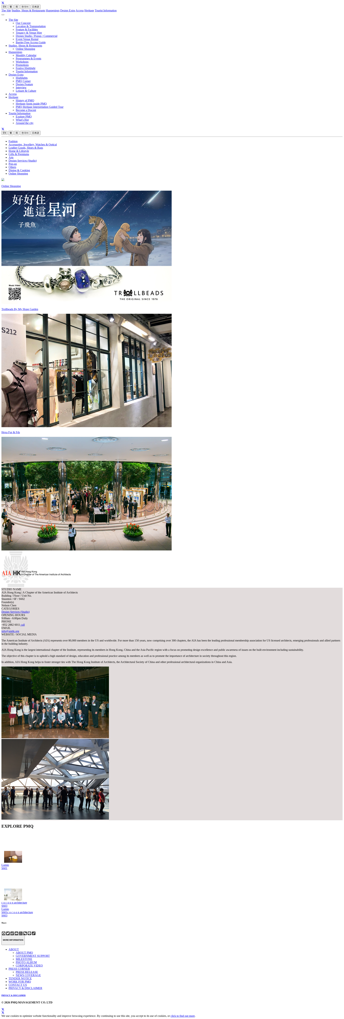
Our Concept (23, 23)
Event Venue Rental (27, 39)
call (22, 624)
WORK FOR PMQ (20, 981)
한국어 (25, 6)
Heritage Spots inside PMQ (31, 103)
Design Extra (67, 10)
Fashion (13, 141)
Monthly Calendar (26, 55)
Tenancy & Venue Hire (29, 32)
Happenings (52, 10)
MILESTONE (24, 959)
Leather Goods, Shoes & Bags (26, 147)
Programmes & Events (28, 58)
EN (4, 6)
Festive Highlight (25, 68)
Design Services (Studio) (23, 160)
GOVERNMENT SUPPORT (33, 955)
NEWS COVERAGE (28, 975)
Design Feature (24, 84)
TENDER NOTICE (20, 978)
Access (80, 10)
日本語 (35, 6)
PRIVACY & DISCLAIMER (25, 988)
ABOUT (14, 949)
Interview (21, 87)
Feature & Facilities (27, 29)
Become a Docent (26, 110)
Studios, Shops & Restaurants (28, 10)
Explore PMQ (24, 116)
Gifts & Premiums (19, 154)
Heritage (89, 10)
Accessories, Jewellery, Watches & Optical (33, 144)
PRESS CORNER (19, 968)
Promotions (22, 64)
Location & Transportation (31, 26)
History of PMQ (25, 100)
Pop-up (13, 163)
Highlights (22, 77)
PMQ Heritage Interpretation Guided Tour (39, 106)
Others (12, 167)
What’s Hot (22, 119)
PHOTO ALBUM (26, 962)
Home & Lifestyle (19, 150)
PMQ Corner (23, 81)
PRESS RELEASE (27, 971)
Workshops (22, 61)
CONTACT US (18, 984)
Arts (11, 157)
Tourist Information (106, 10)
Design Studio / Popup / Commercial (36, 35)
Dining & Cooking (19, 170)
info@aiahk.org (10, 631)
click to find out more (183, 1015)
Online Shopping (25, 48)
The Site (6, 10)
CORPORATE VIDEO (29, 965)
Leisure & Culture (26, 90)
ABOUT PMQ (24, 952)
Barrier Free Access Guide (31, 42)
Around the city (25, 123)
